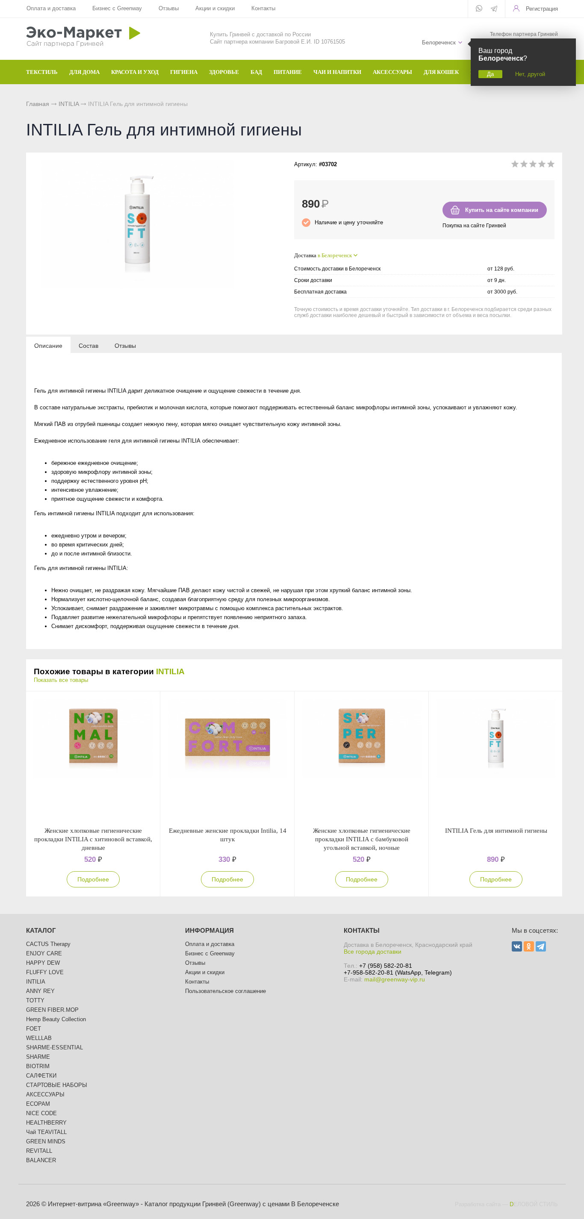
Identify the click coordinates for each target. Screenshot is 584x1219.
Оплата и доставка (51, 8)
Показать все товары (61, 680)
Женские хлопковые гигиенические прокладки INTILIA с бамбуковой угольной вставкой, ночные (361, 839)
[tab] (48, 345)
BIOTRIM (38, 1066)
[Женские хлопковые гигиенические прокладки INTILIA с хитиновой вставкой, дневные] (93, 759)
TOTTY (35, 1000)
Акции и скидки (215, 8)
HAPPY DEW (43, 963)
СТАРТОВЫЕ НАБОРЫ (56, 1085)
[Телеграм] (494, 9)
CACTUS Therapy (48, 944)
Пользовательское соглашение (225, 991)
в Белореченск (335, 255)
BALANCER (41, 1160)
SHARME (38, 1057)
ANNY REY (40, 991)
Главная (37, 103)
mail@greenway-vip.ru (394, 979)
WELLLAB (39, 1038)
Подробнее (93, 879)
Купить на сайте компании (501, 210)
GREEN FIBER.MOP (52, 1010)
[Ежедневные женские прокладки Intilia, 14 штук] (227, 759)
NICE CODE (41, 1113)
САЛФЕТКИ (41, 1075)
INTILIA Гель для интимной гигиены (496, 830)
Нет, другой (530, 74)
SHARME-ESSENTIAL (54, 1047)
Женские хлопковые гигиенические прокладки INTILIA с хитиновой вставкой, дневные (93, 839)
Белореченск (439, 42)
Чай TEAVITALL (46, 1132)
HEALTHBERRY (46, 1122)
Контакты (263, 8)
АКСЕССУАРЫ (45, 1094)
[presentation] (48, 345)
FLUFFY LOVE (45, 972)
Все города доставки (372, 951)
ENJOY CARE (44, 953)
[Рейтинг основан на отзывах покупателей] (533, 165)
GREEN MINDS (45, 1141)
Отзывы (169, 8)
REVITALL (39, 1151)
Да (490, 74)
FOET (33, 1028)
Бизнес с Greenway (117, 8)
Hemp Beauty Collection (56, 1019)
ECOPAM (38, 1104)
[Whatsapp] (479, 9)
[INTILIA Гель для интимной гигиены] (496, 759)
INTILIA (69, 103)
